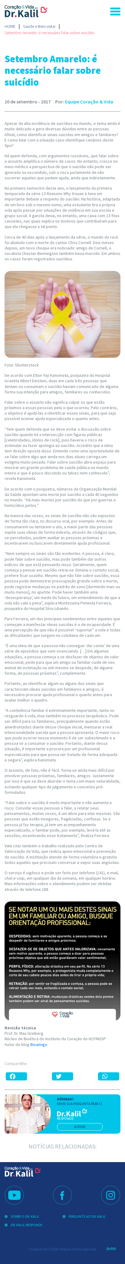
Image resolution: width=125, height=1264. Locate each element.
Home (10, 26)
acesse (80, 1126)
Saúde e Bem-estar (39, 26)
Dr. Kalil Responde (26, 1225)
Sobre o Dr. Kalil (25, 1216)
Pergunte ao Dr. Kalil (87, 1216)
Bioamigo (38, 1044)
